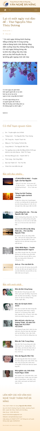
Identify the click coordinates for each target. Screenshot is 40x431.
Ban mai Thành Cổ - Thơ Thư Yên (15, 163)
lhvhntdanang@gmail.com (14, 414)
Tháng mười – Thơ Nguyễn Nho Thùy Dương (19, 136)
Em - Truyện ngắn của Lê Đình (14, 132)
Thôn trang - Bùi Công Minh (13, 159)
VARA (20, 425)
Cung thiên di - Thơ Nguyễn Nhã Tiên (16, 146)
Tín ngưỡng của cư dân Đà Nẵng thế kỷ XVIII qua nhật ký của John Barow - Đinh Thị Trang (20, 151)
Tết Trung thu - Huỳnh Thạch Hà (15, 139)
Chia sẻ (8, 34)
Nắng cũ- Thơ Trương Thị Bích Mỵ (16, 143)
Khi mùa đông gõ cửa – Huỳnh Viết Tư (17, 155)
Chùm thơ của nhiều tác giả (13, 166)
